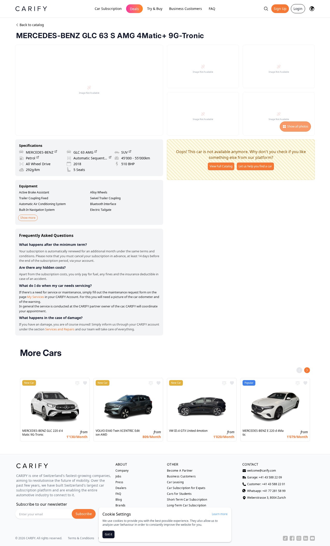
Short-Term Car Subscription (187, 500)
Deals (134, 9)
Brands (120, 505)
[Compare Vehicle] (77, 383)
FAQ (212, 8)
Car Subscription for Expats (186, 488)
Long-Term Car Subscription (186, 505)
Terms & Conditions (81, 538)
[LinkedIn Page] (305, 538)
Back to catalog (32, 24)
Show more (28, 218)
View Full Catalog (221, 166)
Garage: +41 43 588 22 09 (264, 477)
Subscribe (84, 513)
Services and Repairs (59, 329)
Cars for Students (179, 494)
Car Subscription (108, 8)
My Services (35, 297)
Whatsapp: (266, 491)
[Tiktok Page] (285, 538)
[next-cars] (307, 370)
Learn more (220, 514)
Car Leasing (175, 482)
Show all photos (297, 126)
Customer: (266, 484)
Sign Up (280, 8)
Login (298, 8)
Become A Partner (180, 471)
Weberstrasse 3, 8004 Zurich (266, 498)
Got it (108, 534)
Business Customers (185, 8)
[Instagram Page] (298, 538)
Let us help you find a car (255, 166)
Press (119, 482)
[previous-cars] (299, 370)
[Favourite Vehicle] (85, 383)
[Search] (266, 8)
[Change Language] (312, 9)
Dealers (121, 488)
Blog (118, 500)
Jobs (118, 476)
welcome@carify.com (261, 471)
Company (122, 471)
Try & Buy (154, 8)
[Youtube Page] (312, 538)
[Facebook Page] (292, 538)
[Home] (31, 8)
